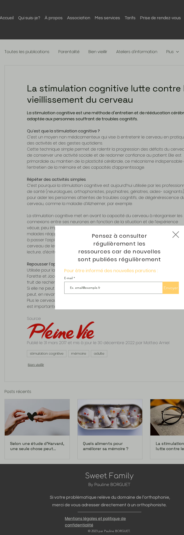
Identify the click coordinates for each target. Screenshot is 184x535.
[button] (175, 234)
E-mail (69, 278)
